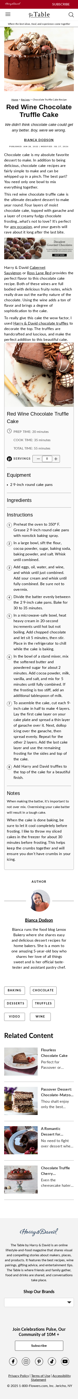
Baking (14, 990)
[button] (38, 459)
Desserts (16, 1003)
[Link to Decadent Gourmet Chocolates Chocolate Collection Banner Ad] (39, 261)
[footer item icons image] (39, 1235)
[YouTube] (65, 1364)
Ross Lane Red (39, 273)
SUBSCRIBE (61, 4)
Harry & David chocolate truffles (40, 323)
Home (14, 99)
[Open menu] (8, 14)
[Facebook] (13, 1364)
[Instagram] (26, 1364)
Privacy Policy (18, 1376)
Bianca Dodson (39, 140)
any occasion (21, 227)
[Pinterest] (39, 1364)
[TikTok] (52, 1364)
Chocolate (43, 990)
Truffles (43, 1003)
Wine (40, 1016)
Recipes (25, 99)
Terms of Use (40, 1376)
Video (14, 1016)
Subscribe (39, 1345)
